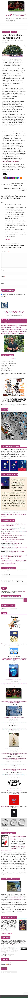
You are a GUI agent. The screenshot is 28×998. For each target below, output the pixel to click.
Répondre (7, 239)
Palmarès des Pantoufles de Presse (10, 161)
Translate (9, 964)
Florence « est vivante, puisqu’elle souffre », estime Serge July (14, 189)
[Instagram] (13, 178)
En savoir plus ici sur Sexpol (6, 933)
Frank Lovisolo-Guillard (6, 535)
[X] (11, 178)
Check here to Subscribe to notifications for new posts (13, 295)
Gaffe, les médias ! (6, 31)
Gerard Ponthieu (5, 539)
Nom (3, 270)
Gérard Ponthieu (14, 40)
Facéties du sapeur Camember (10, 404)
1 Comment (6, 42)
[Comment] (4, 178)
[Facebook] (8, 178)
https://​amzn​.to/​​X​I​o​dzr (6, 850)
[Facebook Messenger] (18, 178)
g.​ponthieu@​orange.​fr (12, 944)
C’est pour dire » (4, 947)
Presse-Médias (14, 31)
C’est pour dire (16, 15)
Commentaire (5, 251)
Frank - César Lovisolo (6, 547)
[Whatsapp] (16, 178)
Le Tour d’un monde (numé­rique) (17, 897)
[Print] (21, 178)
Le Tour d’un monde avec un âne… (15, 899)
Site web (3, 283)
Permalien (20, 204)
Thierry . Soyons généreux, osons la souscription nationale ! (14, 184)
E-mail (3, 276)
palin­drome (17, 793)
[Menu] (2, 24)
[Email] (6, 178)
